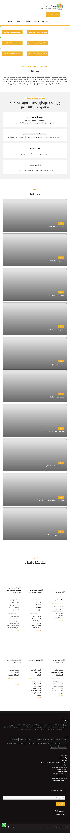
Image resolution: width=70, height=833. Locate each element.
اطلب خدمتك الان (53, 14)
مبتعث (65, 740)
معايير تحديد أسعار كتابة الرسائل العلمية (13, 672)
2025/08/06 (34, 613)
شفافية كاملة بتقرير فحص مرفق (35, 133)
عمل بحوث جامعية (62, 743)
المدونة (36, 21)
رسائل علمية (21, 743)
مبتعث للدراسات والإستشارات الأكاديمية (45, 740)
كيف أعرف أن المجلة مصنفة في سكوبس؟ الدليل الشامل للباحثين (14, 604)
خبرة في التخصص (35, 164)
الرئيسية (10, 21)
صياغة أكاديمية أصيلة (35, 117)
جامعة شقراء (58, 599)
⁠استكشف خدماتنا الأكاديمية (12, 32)
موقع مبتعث (58, 740)
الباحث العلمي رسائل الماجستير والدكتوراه (47, 743)
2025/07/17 (12, 613)
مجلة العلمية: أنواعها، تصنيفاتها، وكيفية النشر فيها (36, 604)
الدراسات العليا (31, 740)
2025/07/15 (12, 678)
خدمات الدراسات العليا (11, 743)
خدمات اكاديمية (62, 747)
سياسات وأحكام (59, 811)
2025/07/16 (34, 678)
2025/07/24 (56, 603)
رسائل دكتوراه (23, 740)
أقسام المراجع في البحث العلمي (36, 672)
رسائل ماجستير (15, 740)
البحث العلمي (54, 747)
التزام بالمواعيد (35, 148)
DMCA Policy (60, 814)
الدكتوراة (28, 743)
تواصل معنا (44, 21)
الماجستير (34, 743)
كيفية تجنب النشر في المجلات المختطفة (57, 672)
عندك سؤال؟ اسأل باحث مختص (37, 32)
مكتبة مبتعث (28, 21)
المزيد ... (60, 620)
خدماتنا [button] (19, 21)
